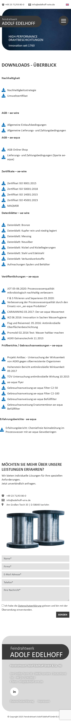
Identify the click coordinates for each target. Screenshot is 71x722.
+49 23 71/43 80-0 (14, 4)
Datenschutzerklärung (30, 605)
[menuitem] (67, 4)
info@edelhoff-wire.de (43, 4)
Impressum (44, 701)
